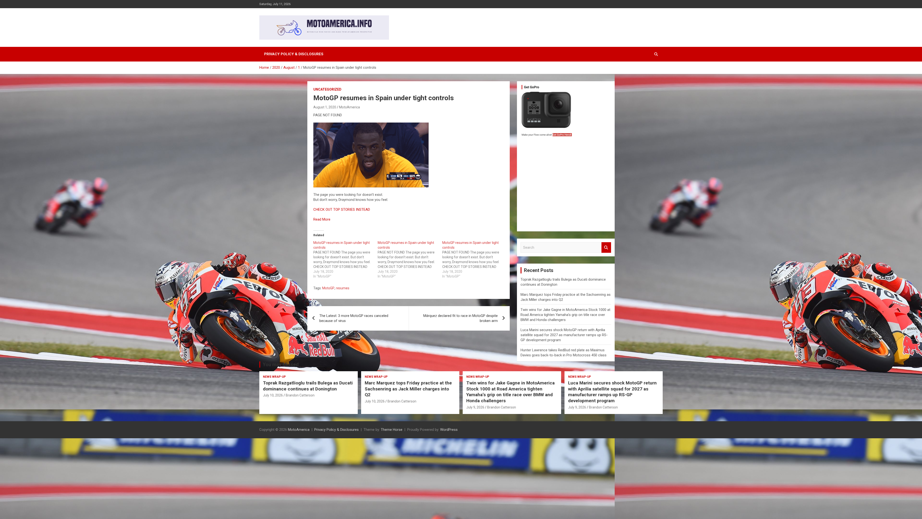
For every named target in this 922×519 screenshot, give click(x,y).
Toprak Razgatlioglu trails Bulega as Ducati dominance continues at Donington (308, 386)
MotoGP (328, 288)
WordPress (449, 429)
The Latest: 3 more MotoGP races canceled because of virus (353, 318)
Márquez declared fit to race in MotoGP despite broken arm (460, 318)
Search (606, 247)
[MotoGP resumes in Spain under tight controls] (345, 259)
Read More (321, 219)
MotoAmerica (349, 107)
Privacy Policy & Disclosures (293, 54)
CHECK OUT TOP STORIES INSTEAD (341, 209)
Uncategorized (327, 89)
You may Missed (281, 364)
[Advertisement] (566, 185)
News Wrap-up (274, 376)
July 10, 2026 (273, 395)
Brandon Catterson (300, 395)
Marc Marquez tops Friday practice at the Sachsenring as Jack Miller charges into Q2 (408, 388)
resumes (342, 288)
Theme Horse (391, 429)
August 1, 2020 (324, 107)
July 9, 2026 (475, 407)
